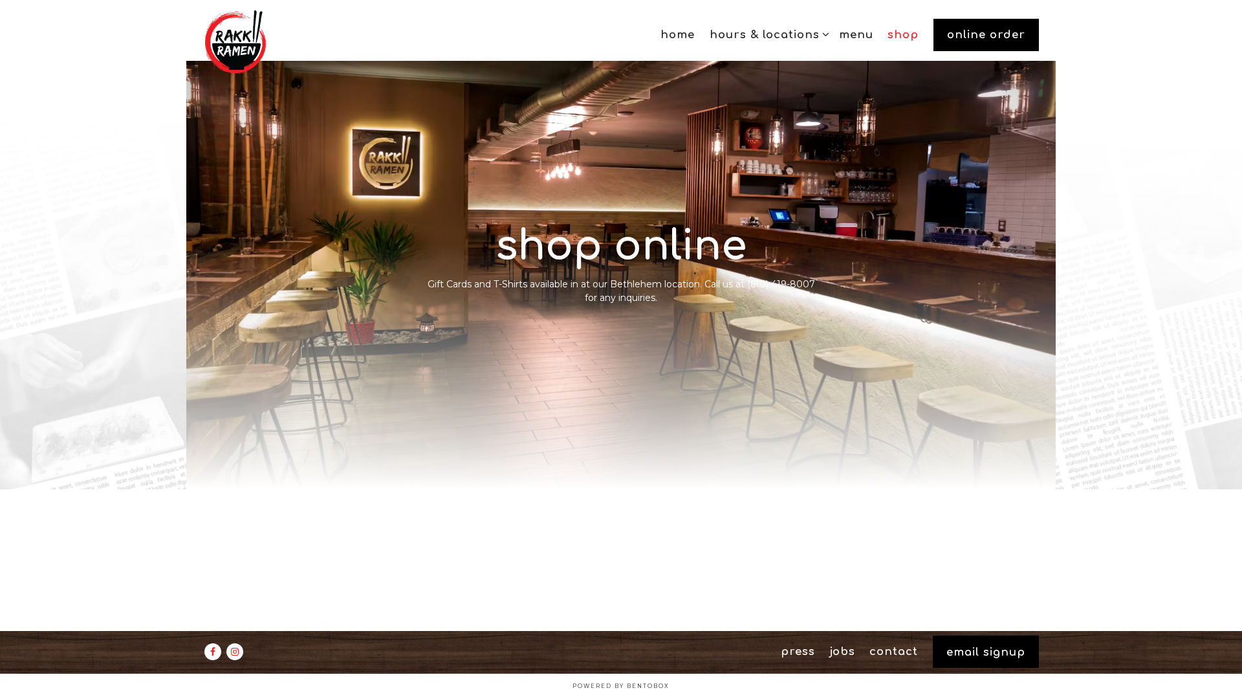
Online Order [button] (986, 34)
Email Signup (985, 652)
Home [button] (677, 34)
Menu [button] (856, 34)
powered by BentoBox (621, 686)
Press (798, 651)
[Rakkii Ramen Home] (272, 41)
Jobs (842, 651)
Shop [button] (903, 34)
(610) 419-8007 (781, 284)
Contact (893, 651)
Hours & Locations (767, 34)
